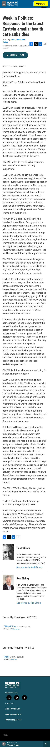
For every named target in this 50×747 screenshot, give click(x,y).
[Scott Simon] (8, 552)
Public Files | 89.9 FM (13, 720)
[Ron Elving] (8, 582)
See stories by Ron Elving (29, 602)
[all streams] (46, 744)
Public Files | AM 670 (13, 714)
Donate (41, 4)
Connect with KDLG (12, 709)
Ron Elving (23, 578)
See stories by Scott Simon (29, 567)
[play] (4, 744)
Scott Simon (16, 39)
